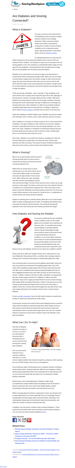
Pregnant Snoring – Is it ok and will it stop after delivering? (35, 438)
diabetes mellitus (51, 53)
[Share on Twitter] (19, 420)
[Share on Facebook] (14, 420)
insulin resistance (28, 110)
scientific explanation (24, 296)
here (44, 412)
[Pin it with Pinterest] (29, 420)
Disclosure (3, 467)
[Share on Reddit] (24, 420)
